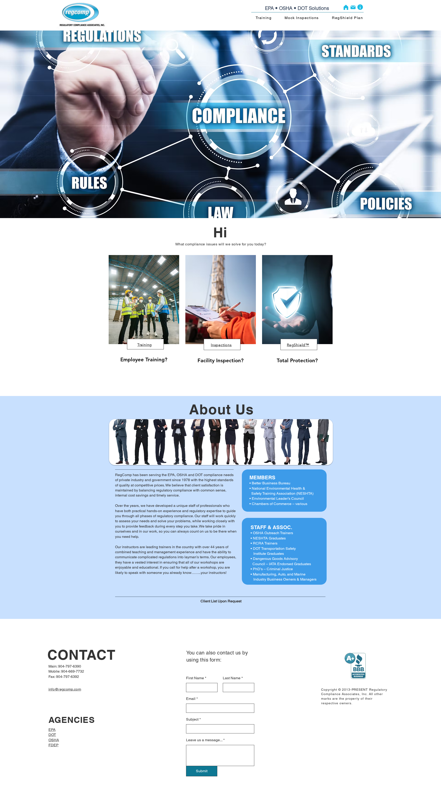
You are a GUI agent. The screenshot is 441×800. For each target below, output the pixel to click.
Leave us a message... (204, 740)
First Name (195, 678)
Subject (192, 719)
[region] (143, 322)
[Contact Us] (353, 7)
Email (190, 699)
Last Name (231, 678)
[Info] (360, 7)
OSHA (53, 740)
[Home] (345, 7)
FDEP (53, 745)
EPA (52, 729)
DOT (52, 735)
